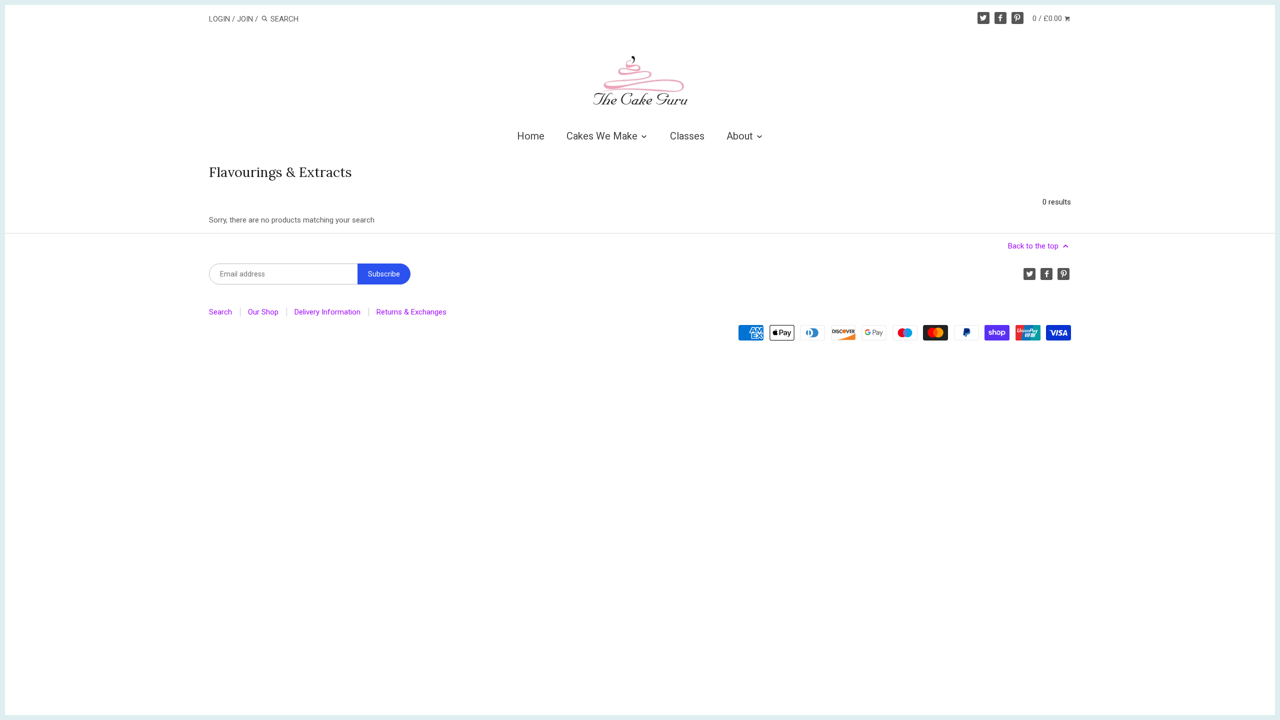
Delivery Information (327, 312)
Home (530, 136)
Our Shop (263, 312)
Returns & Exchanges (411, 312)
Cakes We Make (603, 136)
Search (220, 312)
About (741, 136)
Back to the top (1034, 246)
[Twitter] (984, 18)
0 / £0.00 (1048, 18)
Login (219, 19)
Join (245, 19)
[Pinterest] (1018, 18)
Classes (687, 136)
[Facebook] (1000, 18)
